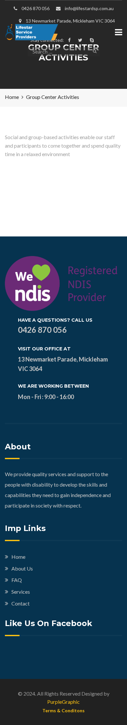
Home (18, 557)
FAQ (16, 580)
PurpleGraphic (63, 702)
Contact (20, 603)
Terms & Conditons (63, 710)
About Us (22, 568)
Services (20, 591)
